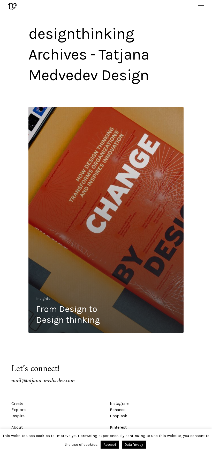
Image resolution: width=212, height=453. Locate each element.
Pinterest (118, 427)
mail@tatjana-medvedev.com (43, 380)
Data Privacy (134, 445)
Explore (18, 409)
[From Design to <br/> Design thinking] (106, 220)
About (17, 427)
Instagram (119, 403)
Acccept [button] (110, 445)
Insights (43, 298)
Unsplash (118, 415)
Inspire (18, 415)
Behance (117, 409)
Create (17, 403)
